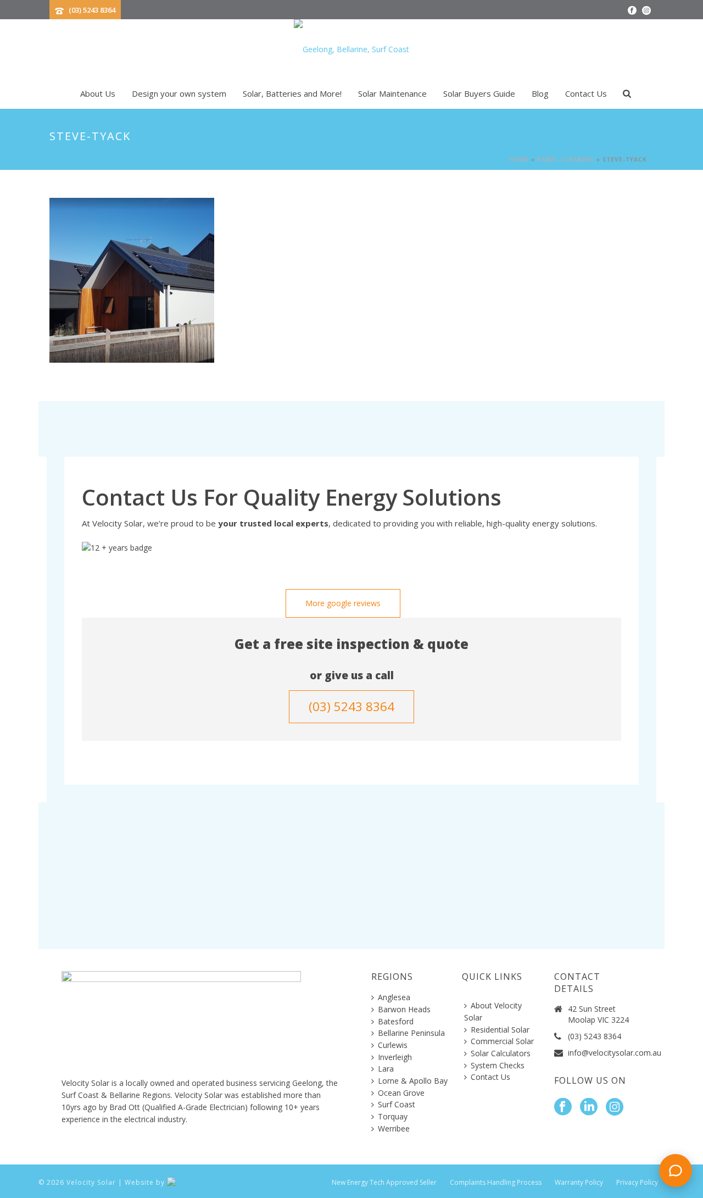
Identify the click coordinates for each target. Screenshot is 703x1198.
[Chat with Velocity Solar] (675, 1170)
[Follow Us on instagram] (614, 1107)
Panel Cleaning (565, 159)
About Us (97, 93)
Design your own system (179, 93)
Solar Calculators (501, 1053)
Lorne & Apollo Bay (413, 1080)
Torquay (393, 1116)
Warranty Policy (579, 1182)
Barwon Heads (404, 1009)
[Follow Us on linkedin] (589, 1107)
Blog (540, 93)
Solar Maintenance (392, 93)
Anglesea (394, 997)
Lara (386, 1068)
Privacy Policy (637, 1182)
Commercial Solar (502, 1041)
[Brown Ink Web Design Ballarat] (189, 1182)
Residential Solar (500, 1029)
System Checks (498, 1065)
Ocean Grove (401, 1093)
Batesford (396, 1021)
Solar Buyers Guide (479, 93)
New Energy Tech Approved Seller (384, 1182)
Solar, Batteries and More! (292, 93)
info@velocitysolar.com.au (614, 1053)
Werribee (394, 1128)
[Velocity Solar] (351, 49)
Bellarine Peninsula (411, 1033)
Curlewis (393, 1045)
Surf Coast (396, 1104)
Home (519, 159)
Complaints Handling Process (496, 1182)
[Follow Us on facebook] (563, 1107)
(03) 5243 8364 (92, 10)
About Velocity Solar (493, 1011)
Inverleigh (395, 1057)
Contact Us (586, 93)
